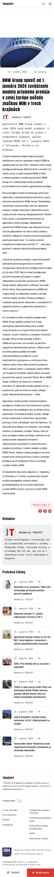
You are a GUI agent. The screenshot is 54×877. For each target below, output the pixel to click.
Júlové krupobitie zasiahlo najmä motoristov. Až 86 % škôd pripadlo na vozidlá (32, 720)
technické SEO (10, 865)
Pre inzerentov (9, 815)
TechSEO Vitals (34, 865)
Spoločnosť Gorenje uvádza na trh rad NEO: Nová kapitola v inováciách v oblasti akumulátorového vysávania (32, 640)
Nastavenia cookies (38, 838)
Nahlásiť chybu (40, 505)
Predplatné (7, 825)
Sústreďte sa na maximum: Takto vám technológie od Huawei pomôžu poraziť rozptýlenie (32, 590)
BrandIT (6, 819)
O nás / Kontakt (9, 810)
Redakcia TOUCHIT (21, 117)
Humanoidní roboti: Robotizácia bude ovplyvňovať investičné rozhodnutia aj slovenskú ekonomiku (32, 747)
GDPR (32, 833)
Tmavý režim (8, 801)
